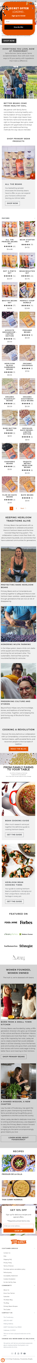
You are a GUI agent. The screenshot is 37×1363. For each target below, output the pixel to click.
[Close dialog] (33, 3)
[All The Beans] (18, 163)
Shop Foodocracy (14, 1359)
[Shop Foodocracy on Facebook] (15, 1353)
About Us (6, 1290)
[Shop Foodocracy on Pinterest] (21, 1353)
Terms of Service (9, 1266)
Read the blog (18, 749)
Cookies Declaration (9, 1279)
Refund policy (8, 1272)
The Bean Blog (8, 1300)
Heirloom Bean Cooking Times (14, 883)
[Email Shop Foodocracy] (12, 1353)
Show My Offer (18, 27)
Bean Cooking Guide (17, 821)
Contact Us (7, 1253)
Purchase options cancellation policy (14, 1269)
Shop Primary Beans (14, 1057)
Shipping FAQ (8, 1259)
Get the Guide (14, 835)
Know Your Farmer (9, 1293)
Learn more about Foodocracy (18, 1139)
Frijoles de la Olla (12, 1174)
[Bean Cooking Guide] (18, 799)
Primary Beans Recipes (11, 1306)
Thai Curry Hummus (12, 1200)
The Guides (7, 1309)
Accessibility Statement (11, 1276)
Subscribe (6, 1296)
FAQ (5, 1256)
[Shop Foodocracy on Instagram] (18, 1353)
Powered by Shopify (26, 1359)
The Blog (6, 1303)
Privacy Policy (8, 1262)
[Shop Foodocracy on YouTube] (24, 1353)
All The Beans (13, 184)
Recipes (18, 1151)
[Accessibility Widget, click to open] (3, 1360)
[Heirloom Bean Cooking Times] (18, 861)
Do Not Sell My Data (10, 1282)
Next (23, 508)
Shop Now (9, 41)
